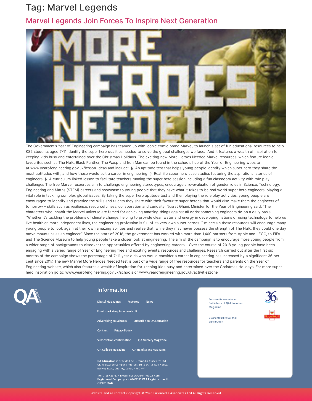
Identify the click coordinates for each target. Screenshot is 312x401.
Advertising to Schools (112, 321)
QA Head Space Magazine (149, 350)
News (149, 302)
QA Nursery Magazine (152, 340)
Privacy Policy (123, 330)
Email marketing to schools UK (117, 311)
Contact (102, 330)
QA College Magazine (111, 350)
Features (133, 302)
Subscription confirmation (114, 340)
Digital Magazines (109, 302)
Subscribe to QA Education (151, 321)
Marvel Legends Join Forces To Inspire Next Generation (122, 20)
